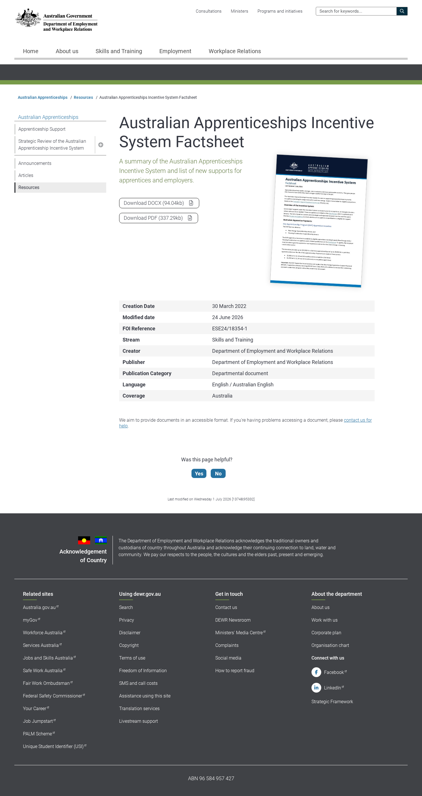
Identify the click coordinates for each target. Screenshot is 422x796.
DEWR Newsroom (233, 620)
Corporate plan (326, 632)
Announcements (34, 163)
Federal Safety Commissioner (52, 696)
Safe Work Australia (43, 670)
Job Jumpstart (38, 721)
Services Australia (41, 645)
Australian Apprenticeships (42, 97)
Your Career (34, 708)
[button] (100, 144)
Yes (199, 474)
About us (320, 607)
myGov (30, 620)
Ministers (239, 11)
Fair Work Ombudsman (46, 683)
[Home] (56, 20)
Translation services (139, 708)
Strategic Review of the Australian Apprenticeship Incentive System (52, 144)
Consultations (209, 11)
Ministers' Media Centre (239, 632)
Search (126, 607)
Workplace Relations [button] (235, 51)
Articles (25, 175)
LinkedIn (332, 688)
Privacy (126, 620)
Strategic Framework (332, 701)
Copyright (129, 645)
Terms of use (132, 658)
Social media (228, 658)
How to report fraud (234, 670)
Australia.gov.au (39, 607)
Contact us (226, 607)
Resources (83, 97)
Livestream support (138, 721)
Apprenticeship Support (41, 129)
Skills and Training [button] (119, 51)
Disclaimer (129, 632)
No (218, 474)
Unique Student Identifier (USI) (53, 746)
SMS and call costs (138, 683)
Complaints (227, 645)
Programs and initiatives (280, 11)
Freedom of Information (143, 670)
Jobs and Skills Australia (48, 658)
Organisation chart (330, 645)
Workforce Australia (43, 632)
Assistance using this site (145, 696)
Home (30, 51)
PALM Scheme (37, 734)
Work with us (324, 620)
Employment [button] (175, 51)
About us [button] (67, 51)
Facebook (334, 672)
